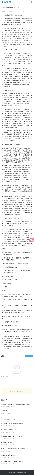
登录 (13, 391)
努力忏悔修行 (5, 11)
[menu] (31, 2)
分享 (25, 11)
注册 (18, 391)
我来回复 (30, 356)
